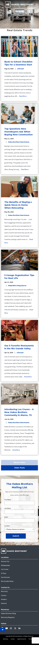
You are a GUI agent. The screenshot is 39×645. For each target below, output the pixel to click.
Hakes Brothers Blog (8, 613)
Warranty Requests (8, 617)
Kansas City (5, 561)
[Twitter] (16, 628)
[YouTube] (7, 628)
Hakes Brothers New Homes (18, 142)
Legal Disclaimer (21, 639)
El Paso (3, 573)
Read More (23, 96)
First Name (7, 500)
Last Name (7, 508)
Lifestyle (20, 69)
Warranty (4, 591)
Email (6, 517)
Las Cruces (4, 569)
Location (7, 526)
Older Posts (19, 468)
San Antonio (5, 577)
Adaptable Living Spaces (17, 285)
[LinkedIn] (20, 628)
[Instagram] (12, 628)
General (4, 603)
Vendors (4, 599)
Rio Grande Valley (7, 581)
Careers (3, 595)
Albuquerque (5, 565)
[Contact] (2, 630)
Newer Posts (19, 462)
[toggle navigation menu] (37, 4)
